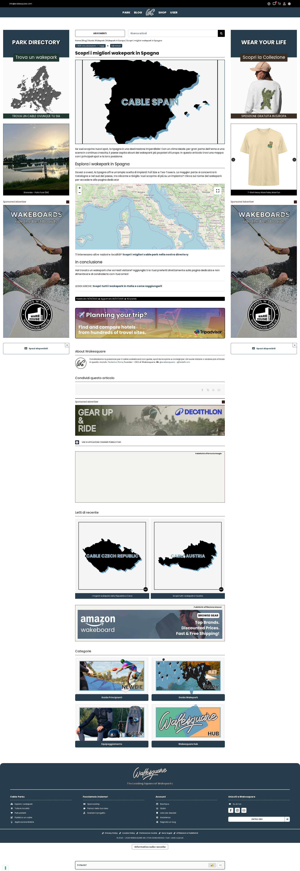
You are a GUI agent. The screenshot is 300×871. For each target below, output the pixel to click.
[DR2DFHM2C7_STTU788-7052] (264, 125)
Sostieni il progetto (96, 813)
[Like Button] (212, 865)
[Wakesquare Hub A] (188, 705)
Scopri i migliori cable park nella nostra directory (155, 254)
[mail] (243, 810)
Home (78, 40)
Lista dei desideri (168, 813)
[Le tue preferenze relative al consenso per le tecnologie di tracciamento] (5, 868)
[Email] (219, 390)
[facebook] (230, 810)
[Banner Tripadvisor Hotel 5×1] (150, 309)
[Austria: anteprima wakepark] (188, 520)
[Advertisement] (150, 478)
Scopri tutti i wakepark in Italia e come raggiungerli (127, 286)
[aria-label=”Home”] (150, 12)
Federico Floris (115, 362)
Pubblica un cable (23, 817)
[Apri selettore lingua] (289, 3)
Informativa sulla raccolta (150, 846)
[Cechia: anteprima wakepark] (112, 520)
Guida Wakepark (96, 40)
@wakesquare (167, 362)
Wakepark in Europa (115, 40)
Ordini (163, 808)
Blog (84, 40)
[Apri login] (284, 3)
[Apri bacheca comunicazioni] (274, 3)
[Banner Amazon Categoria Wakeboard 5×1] (150, 611)
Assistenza (165, 817)
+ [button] (80, 188)
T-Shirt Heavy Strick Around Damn (264, 192)
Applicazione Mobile (24, 822)
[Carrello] (279, 4)
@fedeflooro (183, 362)
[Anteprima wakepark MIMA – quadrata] (36, 125)
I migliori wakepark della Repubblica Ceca (112, 596)
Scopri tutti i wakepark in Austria (188, 596)
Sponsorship (93, 804)
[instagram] (237, 810)
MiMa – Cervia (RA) (36, 192)
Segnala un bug (168, 822)
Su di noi (237, 804)
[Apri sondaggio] (269, 3)
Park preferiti (20, 813)
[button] (6, 160)
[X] (208, 390)
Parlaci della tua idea (97, 808)
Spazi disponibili (38, 348)
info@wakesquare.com (20, 3)
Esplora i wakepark (24, 804)
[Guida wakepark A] (188, 659)
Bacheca (164, 804)
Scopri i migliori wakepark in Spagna (144, 40)
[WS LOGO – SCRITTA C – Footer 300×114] (150, 768)
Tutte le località (22, 808)
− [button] (80, 193)
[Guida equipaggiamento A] (111, 705)
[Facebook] (202, 390)
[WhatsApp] (213, 390)
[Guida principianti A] (111, 659)
